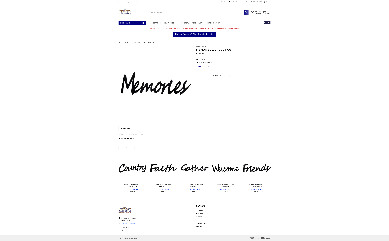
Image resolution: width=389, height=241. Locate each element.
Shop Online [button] (125, 23)
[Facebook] (265, 22)
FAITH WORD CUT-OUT (163, 184)
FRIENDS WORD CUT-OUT (256, 184)
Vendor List (197, 23)
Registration (155, 23)
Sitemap (199, 226)
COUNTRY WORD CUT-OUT (132, 184)
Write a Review (200, 53)
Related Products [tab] (126, 148)
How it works (169, 23)
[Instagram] (268, 22)
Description (125, 128)
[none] (156, 83)
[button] (194, 34)
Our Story (184, 23)
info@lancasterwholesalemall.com (131, 230)
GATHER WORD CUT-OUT (194, 184)
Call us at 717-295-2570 (128, 223)
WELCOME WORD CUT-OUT (226, 184)
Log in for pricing (202, 66)
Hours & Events (214, 23)
